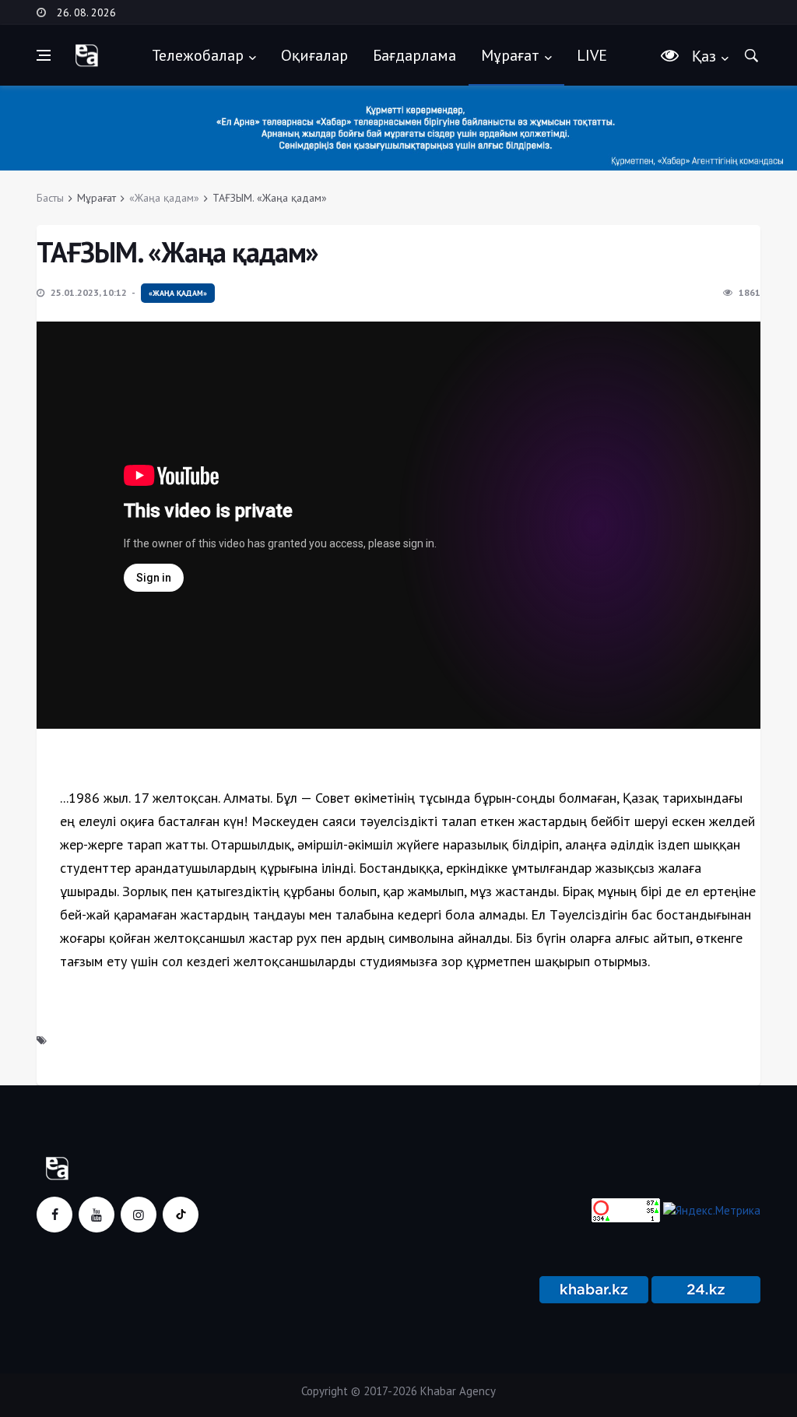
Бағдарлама (414, 55)
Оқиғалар (314, 55)
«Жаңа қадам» (164, 198)
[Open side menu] (44, 55)
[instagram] (138, 1214)
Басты (50, 198)
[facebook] (54, 1214)
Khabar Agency (458, 1391)
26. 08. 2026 (86, 12)
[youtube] (96, 1214)
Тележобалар (198, 55)
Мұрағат (510, 55)
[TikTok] (180, 1214)
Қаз (704, 56)
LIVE (592, 55)
